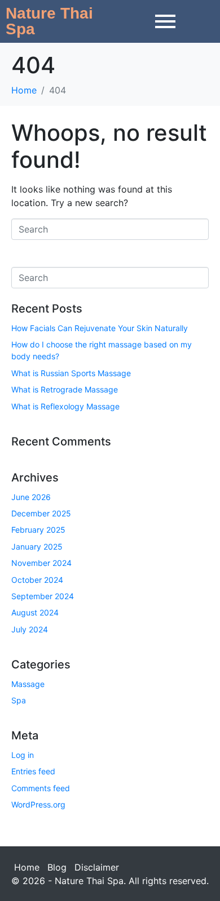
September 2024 (42, 596)
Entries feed (33, 771)
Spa (18, 700)
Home (26, 867)
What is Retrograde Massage (64, 389)
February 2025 (38, 529)
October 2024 (37, 580)
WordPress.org (38, 804)
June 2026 (31, 497)
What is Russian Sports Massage (71, 373)
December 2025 (41, 513)
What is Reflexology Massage (65, 406)
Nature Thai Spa (49, 21)
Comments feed (40, 788)
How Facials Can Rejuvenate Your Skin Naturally (99, 328)
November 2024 (41, 563)
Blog (57, 867)
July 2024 (29, 629)
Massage (28, 684)
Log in (22, 755)
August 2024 (35, 612)
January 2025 (37, 546)
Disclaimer (96, 867)
